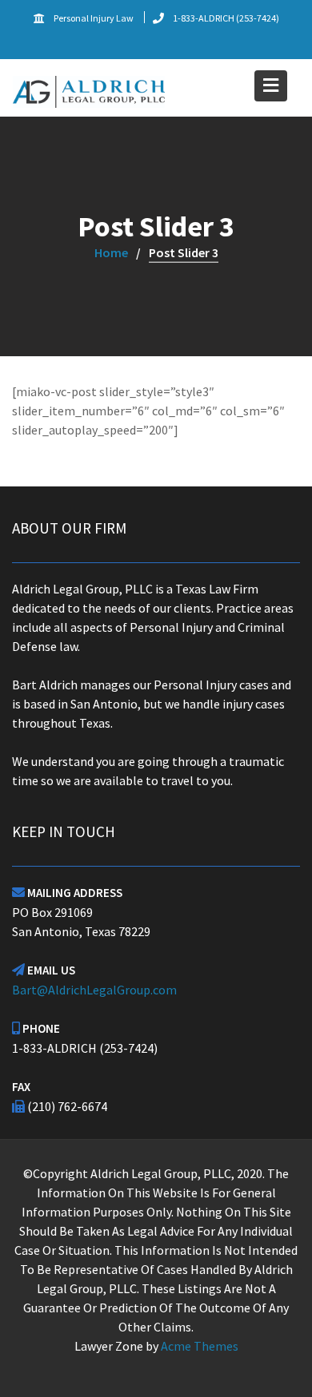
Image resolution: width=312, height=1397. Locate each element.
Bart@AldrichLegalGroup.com (94, 989)
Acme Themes (199, 1346)
